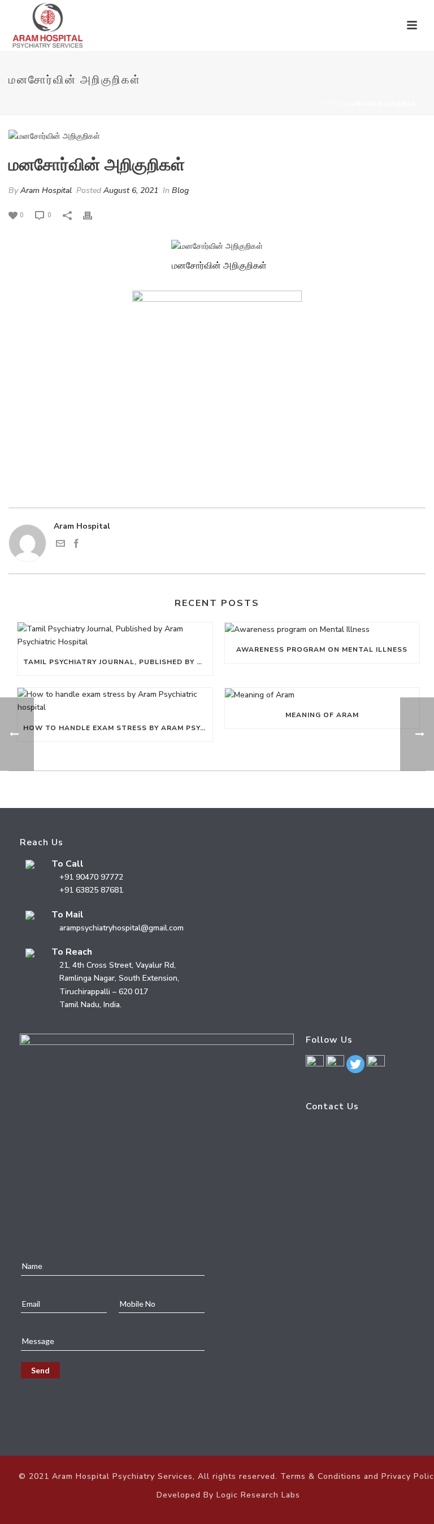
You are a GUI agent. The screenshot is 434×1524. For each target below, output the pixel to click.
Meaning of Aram (322, 714)
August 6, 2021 (130, 190)
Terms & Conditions (320, 1476)
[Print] (93, 214)
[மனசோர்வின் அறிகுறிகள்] (217, 136)
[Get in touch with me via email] (60, 545)
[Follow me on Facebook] (76, 545)
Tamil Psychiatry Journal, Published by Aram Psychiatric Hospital (117, 661)
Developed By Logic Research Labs (228, 1495)
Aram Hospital (46, 190)
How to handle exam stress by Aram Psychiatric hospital (117, 727)
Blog (180, 190)
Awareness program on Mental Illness (321, 649)
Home (330, 104)
